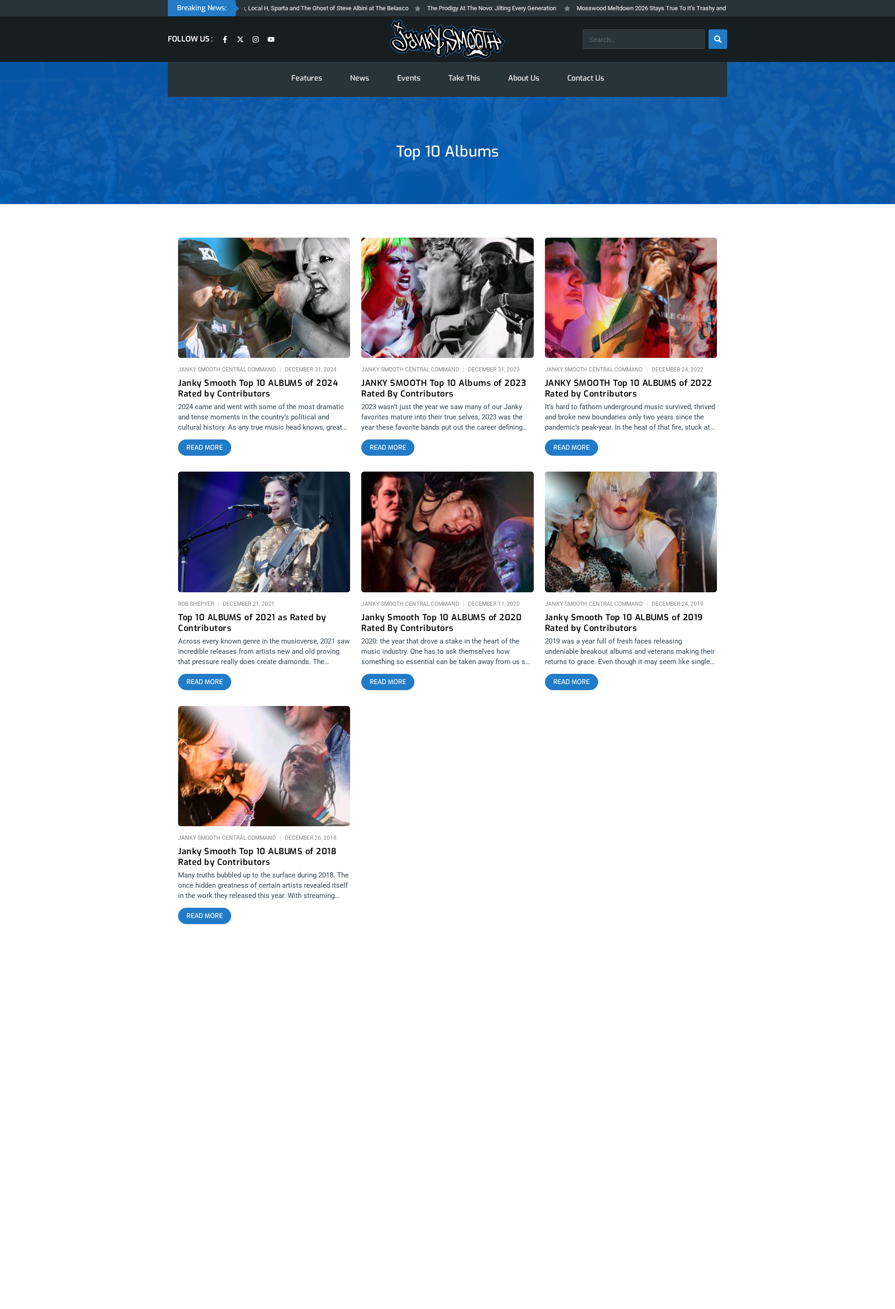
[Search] (718, 39)
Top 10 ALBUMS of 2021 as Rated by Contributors (252, 623)
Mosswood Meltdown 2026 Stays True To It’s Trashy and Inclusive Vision (642, 8)
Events (408, 78)
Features (306, 78)
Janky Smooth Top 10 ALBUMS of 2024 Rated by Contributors (258, 388)
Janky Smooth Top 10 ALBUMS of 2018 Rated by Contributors (257, 857)
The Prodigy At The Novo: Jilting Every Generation (461, 8)
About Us (523, 78)
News (359, 78)
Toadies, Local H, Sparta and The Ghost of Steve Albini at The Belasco (286, 8)
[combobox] (644, 39)
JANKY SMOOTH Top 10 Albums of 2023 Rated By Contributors (443, 388)
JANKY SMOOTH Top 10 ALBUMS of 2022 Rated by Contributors (628, 388)
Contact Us (585, 78)
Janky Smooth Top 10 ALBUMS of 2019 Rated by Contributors (624, 623)
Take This (464, 78)
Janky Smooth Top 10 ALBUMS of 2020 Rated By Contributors (441, 623)
